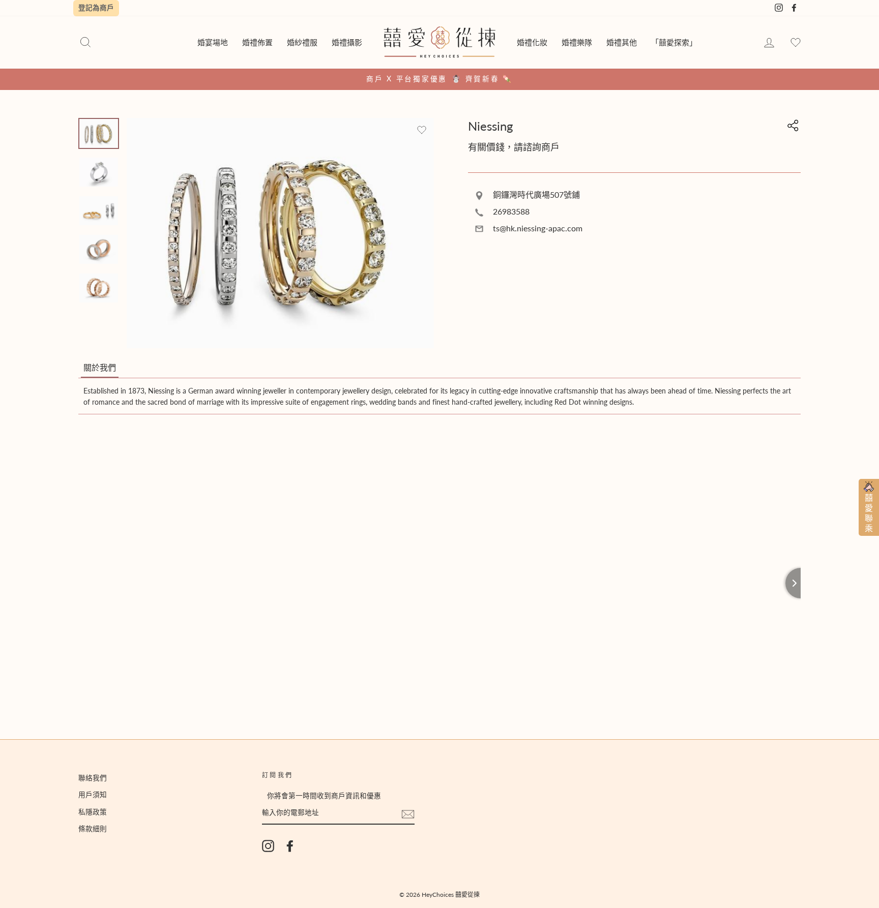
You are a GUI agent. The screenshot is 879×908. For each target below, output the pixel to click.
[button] (100, 368)
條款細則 (92, 829)
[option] (439, 79)
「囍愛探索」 (674, 42)
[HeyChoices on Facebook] (290, 846)
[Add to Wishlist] (421, 130)
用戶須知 (92, 795)
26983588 (510, 211)
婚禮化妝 (532, 42)
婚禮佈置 (257, 42)
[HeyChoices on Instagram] (268, 846)
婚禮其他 (621, 42)
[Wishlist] (795, 43)
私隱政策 (92, 812)
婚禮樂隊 (577, 42)
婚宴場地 (212, 42)
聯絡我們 (92, 778)
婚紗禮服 (302, 42)
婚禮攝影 (347, 42)
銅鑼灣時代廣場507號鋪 (535, 194)
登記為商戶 (96, 8)
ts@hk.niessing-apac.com (536, 228)
